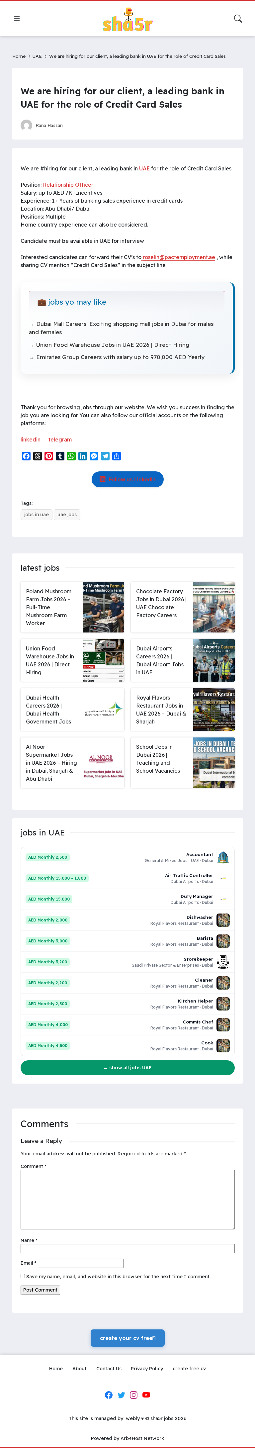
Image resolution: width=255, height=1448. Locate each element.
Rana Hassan (49, 125)
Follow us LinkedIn (132, 479)
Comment (33, 1166)
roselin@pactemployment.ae (179, 257)
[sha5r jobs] (127, 18)
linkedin (31, 439)
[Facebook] (109, 1395)
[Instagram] (133, 1395)
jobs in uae (36, 515)
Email (29, 1263)
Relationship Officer (68, 184)
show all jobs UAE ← (127, 1068)
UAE (37, 56)
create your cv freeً (127, 1338)
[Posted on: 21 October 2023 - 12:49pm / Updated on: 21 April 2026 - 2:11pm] (74, 125)
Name (29, 1240)
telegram (60, 439)
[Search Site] (238, 19)
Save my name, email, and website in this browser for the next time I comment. (118, 1277)
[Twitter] (121, 1395)
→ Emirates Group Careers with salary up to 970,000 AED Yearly (117, 356)
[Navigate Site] (17, 19)
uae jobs (67, 515)
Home (19, 56)
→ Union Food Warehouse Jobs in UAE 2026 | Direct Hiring (109, 344)
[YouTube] (146, 1395)
